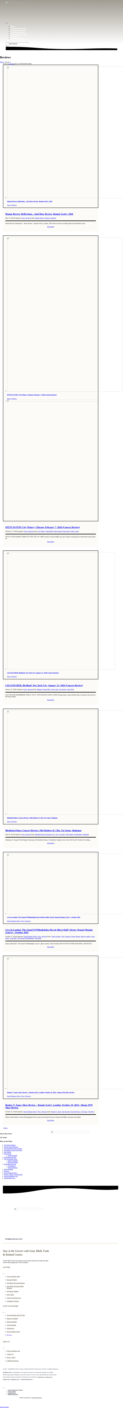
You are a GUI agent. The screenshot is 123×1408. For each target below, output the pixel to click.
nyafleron (11, 64)
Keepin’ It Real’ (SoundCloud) (13, 1174)
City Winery (41, 531)
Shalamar (86, 834)
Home (2, 62)
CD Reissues (12, 1166)
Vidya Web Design (37, 1397)
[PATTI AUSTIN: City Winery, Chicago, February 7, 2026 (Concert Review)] (52, 401)
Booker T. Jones (56, 1112)
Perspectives (7, 1154)
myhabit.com (6, 1379)
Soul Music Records (10, 1164)
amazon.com (41, 1377)
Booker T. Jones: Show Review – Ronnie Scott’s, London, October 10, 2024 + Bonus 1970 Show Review (40, 1092)
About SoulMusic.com (11, 1176)
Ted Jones (84, 1112)
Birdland (39, 689)
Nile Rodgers (78, 834)
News (9, 205)
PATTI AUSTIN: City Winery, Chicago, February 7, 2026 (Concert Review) (32, 395)
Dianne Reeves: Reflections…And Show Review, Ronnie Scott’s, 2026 (29, 201)
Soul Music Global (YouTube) (13, 1150)
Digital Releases (12, 1167)
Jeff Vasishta (69, 834)
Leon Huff (13, 938)
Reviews (14, 205)
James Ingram (57, 531)
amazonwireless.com (27, 1379)
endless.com (48, 1377)
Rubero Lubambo (50, 218)
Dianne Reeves (39, 218)
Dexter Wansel (75, 936)
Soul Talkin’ (7, 1152)
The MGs (91, 1112)
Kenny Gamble (85, 936)
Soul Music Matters (10, 1145)
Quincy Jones (74, 531)
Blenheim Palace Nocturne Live (44, 834)
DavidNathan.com (9, 1178)
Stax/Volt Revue (76, 1112)
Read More (50, 227)
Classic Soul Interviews (11, 1147)
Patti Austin (66, 531)
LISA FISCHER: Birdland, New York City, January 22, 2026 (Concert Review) (33, 673)
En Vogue (62, 834)
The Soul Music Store (10, 1159)
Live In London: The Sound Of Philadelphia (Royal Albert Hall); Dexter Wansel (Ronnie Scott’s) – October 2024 (43, 917)
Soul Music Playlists (10, 1157)
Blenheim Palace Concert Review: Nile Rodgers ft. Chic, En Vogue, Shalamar (32, 818)
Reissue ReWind (13, 1162)
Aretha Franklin (12, 1155)
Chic (56, 834)
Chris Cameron (65, 936)
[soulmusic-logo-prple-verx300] (15, 3)
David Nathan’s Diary (13, 921)
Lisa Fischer (62, 689)
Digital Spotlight (13, 1161)
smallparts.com (15, 1379)
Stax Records (66, 1112)
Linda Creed (54, 689)
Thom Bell (70, 689)
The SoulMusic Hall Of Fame (13, 1148)
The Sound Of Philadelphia (25, 938)
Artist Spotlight (8, 1169)
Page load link (4, 1407)
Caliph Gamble (55, 936)
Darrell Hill (49, 531)
